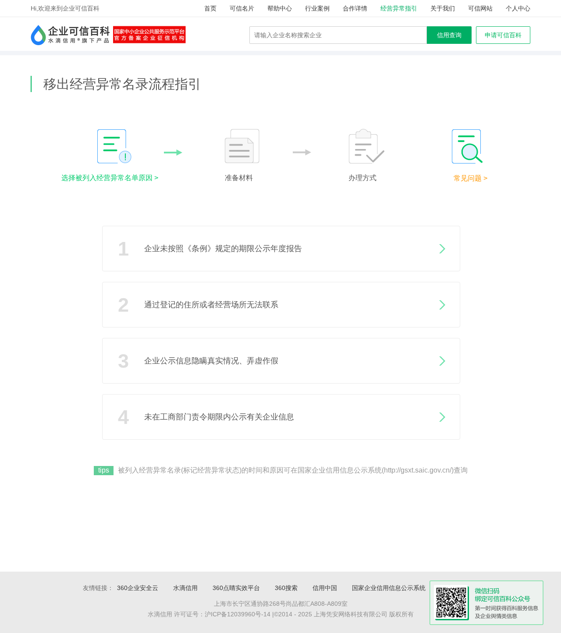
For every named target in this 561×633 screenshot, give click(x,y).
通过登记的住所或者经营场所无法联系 (198, 305)
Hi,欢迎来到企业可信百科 (65, 8)
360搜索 (286, 587)
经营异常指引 (398, 8)
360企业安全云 (137, 587)
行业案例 (317, 8)
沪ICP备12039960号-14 (237, 614)
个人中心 (518, 8)
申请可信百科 (503, 35)
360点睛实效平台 (236, 587)
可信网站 (480, 8)
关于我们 (442, 8)
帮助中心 (279, 8)
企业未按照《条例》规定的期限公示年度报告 (210, 249)
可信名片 (242, 8)
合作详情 (355, 8)
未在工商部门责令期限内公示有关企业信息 (206, 417)
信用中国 (324, 587)
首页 (210, 8)
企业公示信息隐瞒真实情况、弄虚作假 (198, 361)
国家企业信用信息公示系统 (389, 587)
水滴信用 (185, 587)
